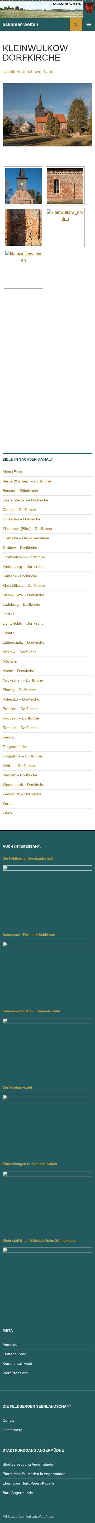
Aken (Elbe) (12, 472)
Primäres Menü (88, 24)
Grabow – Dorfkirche (20, 547)
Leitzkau (10, 614)
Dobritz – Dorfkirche (19, 509)
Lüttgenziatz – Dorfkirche (23, 642)
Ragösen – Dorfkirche (21, 718)
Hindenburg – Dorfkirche (23, 566)
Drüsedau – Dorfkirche (21, 519)
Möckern (10, 661)
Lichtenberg (12, 1430)
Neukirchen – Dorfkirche (23, 680)
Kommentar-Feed (17, 1363)
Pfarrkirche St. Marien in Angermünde (34, 1474)
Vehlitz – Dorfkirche (19, 765)
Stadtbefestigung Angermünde (28, 1464)
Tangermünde (14, 747)
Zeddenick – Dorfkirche (22, 794)
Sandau (9, 737)
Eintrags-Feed (14, 1354)
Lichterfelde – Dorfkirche (23, 623)
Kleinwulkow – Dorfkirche (23, 595)
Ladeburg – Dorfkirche (21, 604)
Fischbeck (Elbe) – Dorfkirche (27, 528)
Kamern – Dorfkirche (20, 576)
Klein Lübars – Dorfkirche (24, 585)
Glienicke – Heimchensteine (26, 538)
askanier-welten (20, 24)
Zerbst (8, 803)
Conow (8, 1420)
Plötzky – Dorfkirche (19, 690)
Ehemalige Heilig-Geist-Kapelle (28, 1483)
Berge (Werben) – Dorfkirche (27, 481)
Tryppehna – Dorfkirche (22, 756)
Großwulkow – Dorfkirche (24, 557)
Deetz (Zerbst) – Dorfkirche (25, 500)
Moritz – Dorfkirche (18, 671)
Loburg (9, 633)
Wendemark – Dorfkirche (23, 784)
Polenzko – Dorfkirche (21, 699)
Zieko (7, 813)
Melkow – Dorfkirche (20, 652)
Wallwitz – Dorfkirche (20, 775)
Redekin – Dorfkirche (20, 728)
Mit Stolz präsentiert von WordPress (28, 1517)
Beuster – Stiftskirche (20, 491)
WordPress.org (15, 1373)
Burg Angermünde (18, 1493)
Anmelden (11, 1344)
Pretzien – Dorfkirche (20, 709)
